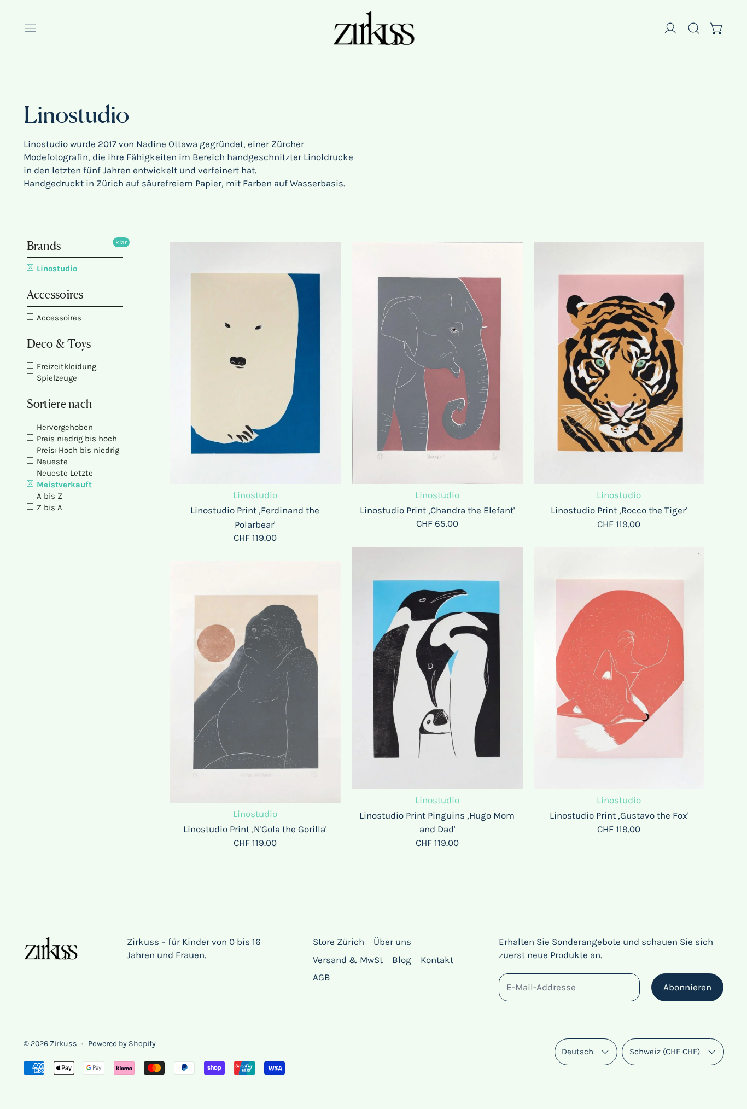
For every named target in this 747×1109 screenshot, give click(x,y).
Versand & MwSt (348, 959)
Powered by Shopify (122, 1043)
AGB (321, 977)
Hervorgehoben (63, 427)
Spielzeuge (55, 378)
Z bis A (48, 507)
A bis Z (48, 496)
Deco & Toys (59, 344)
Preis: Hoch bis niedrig (76, 450)
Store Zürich (338, 941)
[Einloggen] (670, 28)
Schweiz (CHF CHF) (664, 1052)
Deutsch (577, 1052)
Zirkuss (63, 1043)
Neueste (51, 461)
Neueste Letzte (63, 473)
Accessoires (55, 294)
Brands (44, 246)
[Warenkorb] (717, 28)
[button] (694, 28)
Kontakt (437, 959)
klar (121, 242)
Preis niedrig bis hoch (75, 438)
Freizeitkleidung (65, 366)
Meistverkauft (63, 484)
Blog (401, 959)
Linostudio (55, 268)
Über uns (392, 941)
